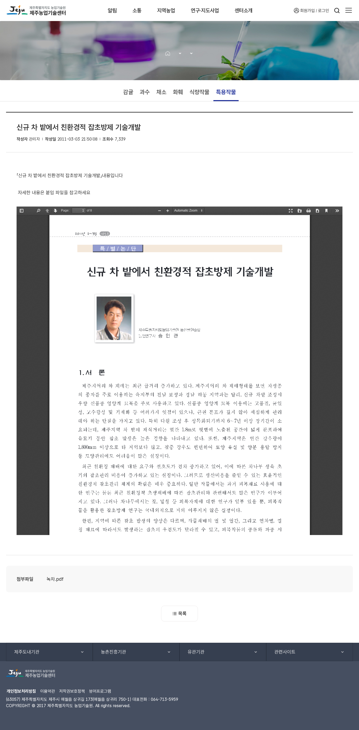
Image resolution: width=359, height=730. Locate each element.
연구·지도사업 (205, 10)
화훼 (178, 92)
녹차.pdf (55, 579)
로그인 (323, 10)
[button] (348, 10)
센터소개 (244, 10)
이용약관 (47, 691)
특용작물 (226, 92)
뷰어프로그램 (100, 691)
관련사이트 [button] (284, 652)
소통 (136, 10)
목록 (182, 613)
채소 (161, 92)
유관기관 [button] (196, 652)
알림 (112, 10)
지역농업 (166, 10)
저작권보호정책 (72, 691)
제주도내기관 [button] (26, 652)
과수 (145, 92)
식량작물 (199, 92)
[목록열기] (178, 53)
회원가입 (307, 10)
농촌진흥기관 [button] (113, 652)
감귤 (128, 92)
